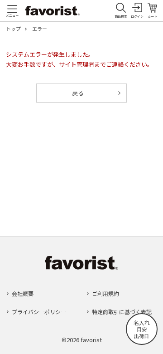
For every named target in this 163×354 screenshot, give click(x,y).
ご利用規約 (105, 293)
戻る (78, 92)
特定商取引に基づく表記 (122, 311)
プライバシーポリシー (39, 311)
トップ (13, 28)
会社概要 (23, 293)
